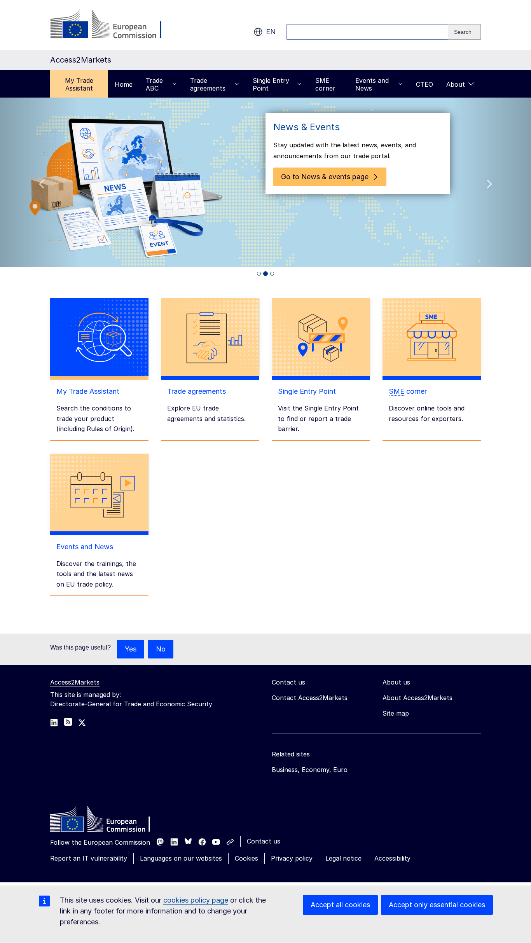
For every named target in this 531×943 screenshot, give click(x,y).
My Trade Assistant (79, 84)
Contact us (263, 841)
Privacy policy (292, 858)
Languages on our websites (181, 858)
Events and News (372, 84)
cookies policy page (195, 900)
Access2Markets (75, 682)
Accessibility (392, 858)
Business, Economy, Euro (310, 770)
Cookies (246, 858)
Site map (396, 713)
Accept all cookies (340, 905)
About (455, 84)
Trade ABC (154, 84)
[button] (40, 182)
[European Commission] (113, 24)
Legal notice (343, 858)
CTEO (424, 84)
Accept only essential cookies (437, 905)
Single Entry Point (271, 84)
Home (124, 84)
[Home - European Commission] (106, 821)
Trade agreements (207, 84)
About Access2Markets (417, 698)
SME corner (325, 84)
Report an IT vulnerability (88, 858)
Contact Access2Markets (310, 698)
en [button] (271, 32)
